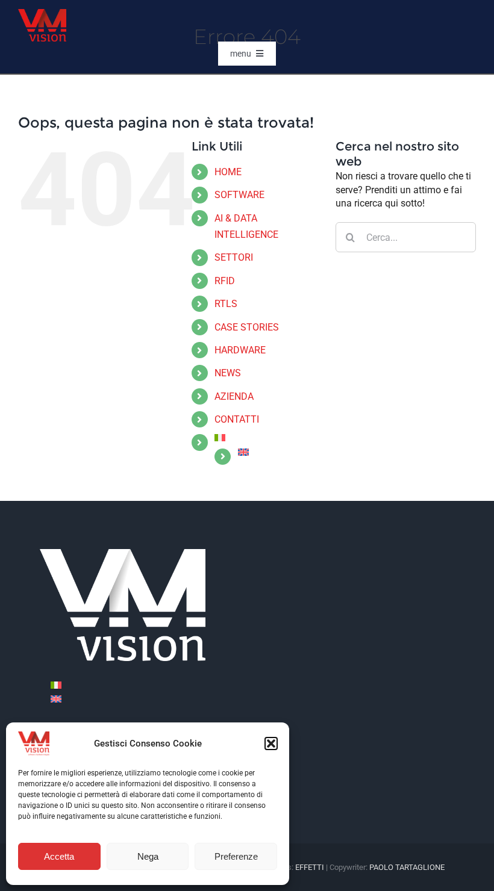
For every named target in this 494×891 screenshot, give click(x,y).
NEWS (227, 373)
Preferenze (236, 856)
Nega (147, 856)
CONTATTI (236, 419)
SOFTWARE (239, 194)
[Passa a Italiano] (56, 684)
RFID (224, 281)
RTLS (225, 303)
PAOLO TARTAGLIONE (407, 867)
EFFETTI (310, 867)
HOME (228, 172)
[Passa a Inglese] (277, 452)
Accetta (59, 856)
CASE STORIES (246, 327)
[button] (271, 743)
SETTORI (233, 257)
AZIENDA (234, 396)
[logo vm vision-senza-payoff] (42, 13)
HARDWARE (240, 350)
